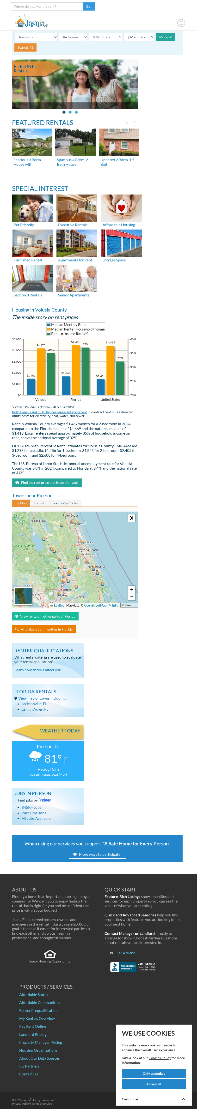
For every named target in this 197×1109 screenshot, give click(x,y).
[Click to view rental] (32, 142)
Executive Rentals (72, 224)
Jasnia (26, 1100)
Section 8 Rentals (28, 295)
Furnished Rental (28, 260)
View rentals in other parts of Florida (47, 616)
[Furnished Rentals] (32, 242)
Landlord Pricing (32, 1034)
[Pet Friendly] (32, 207)
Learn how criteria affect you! (38, 669)
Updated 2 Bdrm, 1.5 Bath (117, 161)
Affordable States (33, 994)
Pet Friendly (24, 224)
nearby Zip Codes (65, 503)
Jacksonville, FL (34, 703)
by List (39, 503)
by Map (21, 503)
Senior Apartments (73, 295)
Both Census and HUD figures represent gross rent (49, 412)
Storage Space (114, 260)
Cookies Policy (160, 1058)
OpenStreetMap (95, 605)
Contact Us (28, 1074)
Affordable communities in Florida (47, 629)
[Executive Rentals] (76, 207)
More (163, 37)
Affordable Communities (39, 1002)
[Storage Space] (121, 242)
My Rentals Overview (37, 1018)
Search (23, 47)
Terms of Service (41, 1103)
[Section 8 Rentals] (32, 277)
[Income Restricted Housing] (121, 207)
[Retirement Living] (76, 277)
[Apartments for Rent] (76, 242)
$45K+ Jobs (31, 807)
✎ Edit (113, 605)
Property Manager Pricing (40, 1042)
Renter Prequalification (38, 1010)
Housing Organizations (38, 1050)
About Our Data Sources (39, 1058)
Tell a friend (126, 952)
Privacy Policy (21, 1103)
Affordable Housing (119, 224)
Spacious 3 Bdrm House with (27, 161)
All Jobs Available (36, 818)
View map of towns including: (42, 698)
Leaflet (58, 605)
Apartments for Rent (75, 260)
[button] (68, 581)
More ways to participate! (100, 854)
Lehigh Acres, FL (35, 709)
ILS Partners (29, 1066)
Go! (89, 6)
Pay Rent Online (32, 1026)
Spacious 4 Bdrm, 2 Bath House (72, 161)
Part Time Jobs (34, 812)
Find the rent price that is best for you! (49, 482)
